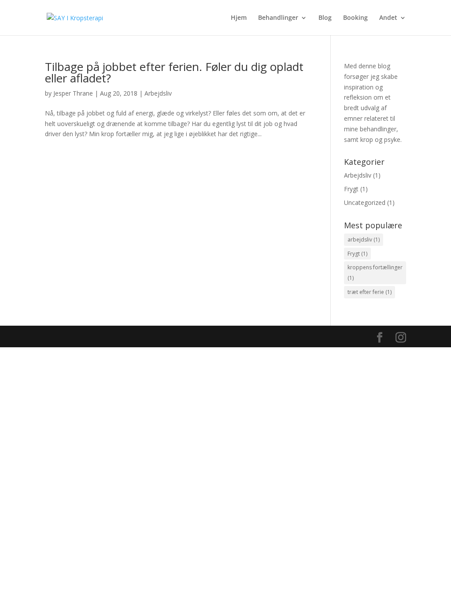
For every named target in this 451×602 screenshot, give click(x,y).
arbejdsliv (363, 239)
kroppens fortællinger (375, 273)
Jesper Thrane (73, 93)
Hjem (239, 18)
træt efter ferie (369, 292)
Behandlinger (278, 18)
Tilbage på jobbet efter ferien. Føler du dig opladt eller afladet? (174, 72)
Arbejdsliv (158, 93)
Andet (388, 18)
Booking (355, 18)
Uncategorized (364, 202)
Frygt (351, 189)
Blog (325, 18)
